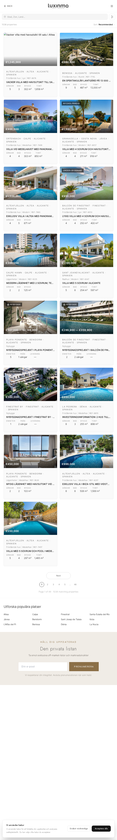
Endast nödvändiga (79, 828)
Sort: (103, 24)
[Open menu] (111, 6)
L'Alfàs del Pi (10, 624)
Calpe (35, 614)
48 (75, 584)
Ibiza (92, 619)
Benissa (36, 624)
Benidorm (37, 619)
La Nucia (94, 624)
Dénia (64, 624)
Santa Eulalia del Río (100, 614)
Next (58, 575)
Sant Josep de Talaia (71, 619)
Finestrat (65, 614)
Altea (6, 614)
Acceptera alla (101, 828)
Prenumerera (84, 666)
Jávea (7, 619)
